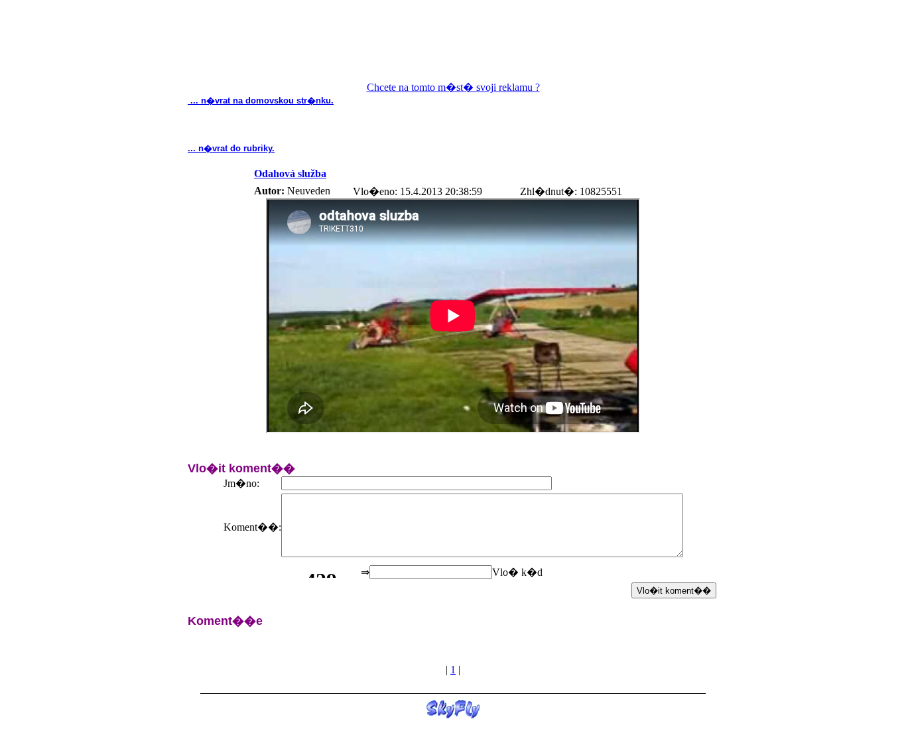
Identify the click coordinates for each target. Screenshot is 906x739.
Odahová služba (290, 173)
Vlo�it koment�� (674, 591)
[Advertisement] (453, 47)
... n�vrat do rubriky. (231, 148)
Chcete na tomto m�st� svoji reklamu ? (453, 87)
